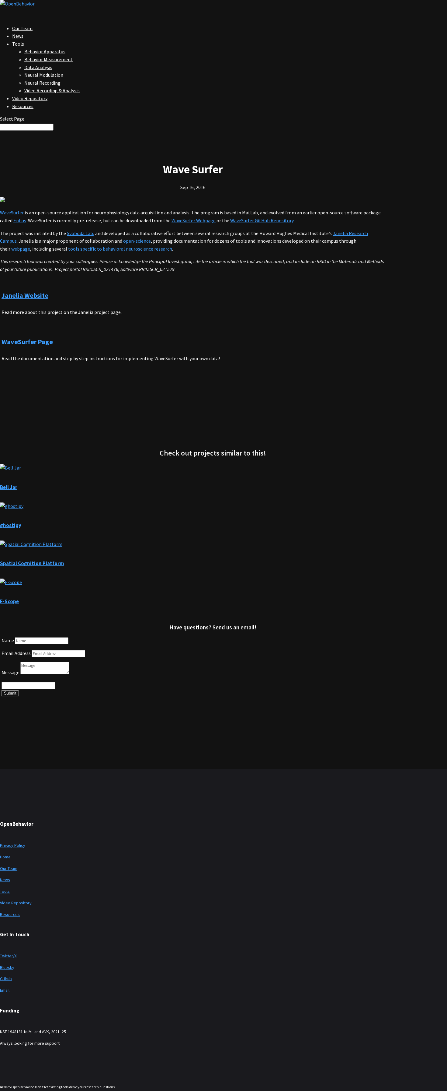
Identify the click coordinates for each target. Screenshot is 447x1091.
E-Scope (9, 601)
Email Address (16, 653)
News (5, 879)
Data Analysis (38, 67)
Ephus (19, 220)
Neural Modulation (43, 75)
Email (4, 990)
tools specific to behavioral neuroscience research (120, 249)
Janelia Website (25, 295)
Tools (18, 44)
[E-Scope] (11, 582)
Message (10, 672)
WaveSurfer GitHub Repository (261, 220)
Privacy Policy (12, 845)
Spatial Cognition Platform (32, 563)
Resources (22, 106)
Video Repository (16, 903)
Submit (10, 693)
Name (8, 640)
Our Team (8, 868)
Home (5, 857)
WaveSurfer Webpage (194, 220)
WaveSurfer (12, 212)
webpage (20, 249)
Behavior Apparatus (44, 51)
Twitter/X (8, 956)
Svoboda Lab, (80, 233)
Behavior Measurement (48, 59)
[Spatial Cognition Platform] (31, 544)
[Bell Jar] (10, 468)
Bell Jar (8, 487)
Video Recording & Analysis (52, 90)
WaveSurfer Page (27, 341)
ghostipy (10, 525)
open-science (137, 241)
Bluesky (7, 967)
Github (6, 978)
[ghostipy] (11, 506)
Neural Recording (42, 83)
